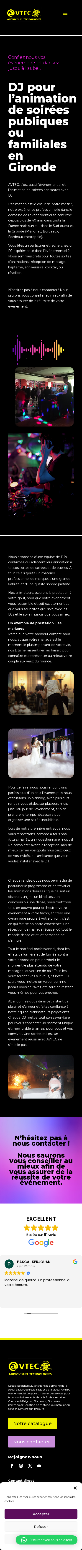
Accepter (41, 1514)
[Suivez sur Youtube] (39, 1465)
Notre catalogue (32, 1423)
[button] (75, 1488)
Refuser (41, 1526)
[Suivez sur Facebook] (11, 1465)
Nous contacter (31, 1442)
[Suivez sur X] (30, 1465)
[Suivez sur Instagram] (21, 1465)
